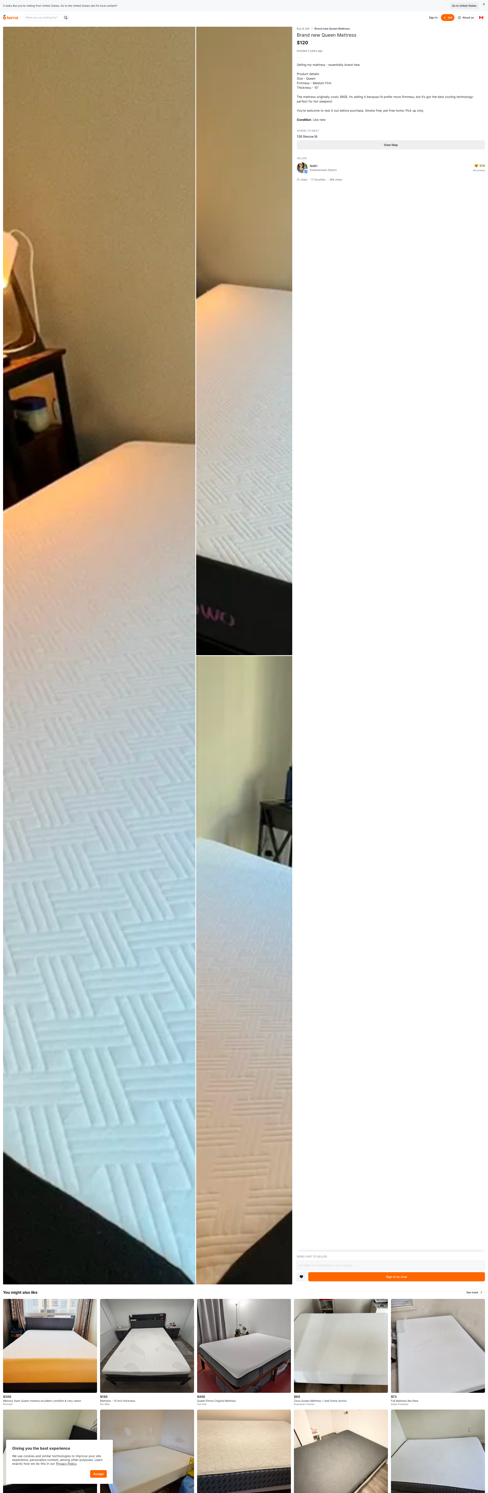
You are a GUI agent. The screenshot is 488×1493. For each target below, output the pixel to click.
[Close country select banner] (483, 4)
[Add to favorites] (301, 1276)
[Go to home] (10, 17)
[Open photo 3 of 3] (244, 970)
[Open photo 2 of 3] (244, 341)
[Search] (65, 17)
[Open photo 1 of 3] (99, 655)
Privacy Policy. (66, 1464)
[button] (474, 1292)
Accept (98, 1474)
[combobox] (43, 17)
